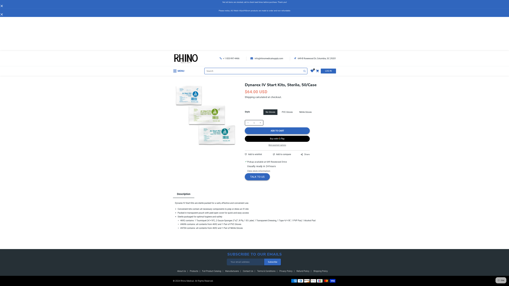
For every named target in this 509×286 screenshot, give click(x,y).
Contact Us (248, 271)
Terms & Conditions (266, 271)
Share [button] (307, 154)
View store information (258, 171)
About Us (181, 271)
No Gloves (270, 112)
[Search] (305, 71)
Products (194, 271)
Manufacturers (232, 271)
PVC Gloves (287, 112)
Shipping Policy (320, 271)
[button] (178, 71)
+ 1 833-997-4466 (231, 58)
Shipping (250, 97)
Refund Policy (303, 271)
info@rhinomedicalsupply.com (268, 58)
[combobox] (255, 71)
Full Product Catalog (211, 271)
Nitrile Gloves (305, 112)
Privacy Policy (286, 271)
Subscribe (272, 262)
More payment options (277, 145)
